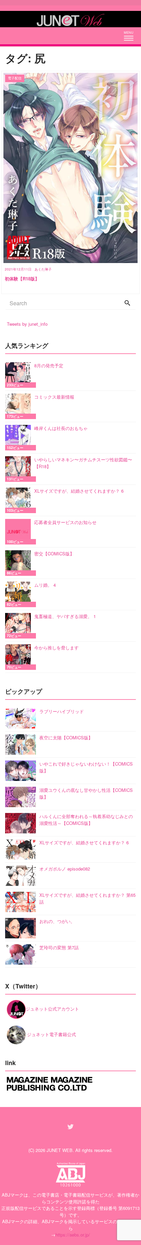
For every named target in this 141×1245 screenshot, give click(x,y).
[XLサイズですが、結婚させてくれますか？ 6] (19, 500)
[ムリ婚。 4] (19, 594)
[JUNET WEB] (70, 19)
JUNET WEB (60, 1150)
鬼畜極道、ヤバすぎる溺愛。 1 (65, 616)
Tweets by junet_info (27, 324)
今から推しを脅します (56, 647)
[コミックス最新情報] (19, 406)
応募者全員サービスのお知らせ (65, 522)
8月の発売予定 (48, 365)
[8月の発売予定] (19, 374)
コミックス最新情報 (54, 397)
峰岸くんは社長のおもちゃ (61, 428)
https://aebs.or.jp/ (72, 1234)
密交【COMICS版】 (54, 553)
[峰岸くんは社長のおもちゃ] (19, 437)
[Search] (127, 303)
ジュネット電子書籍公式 (51, 1034)
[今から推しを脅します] (19, 657)
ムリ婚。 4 (45, 585)
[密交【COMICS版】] (19, 563)
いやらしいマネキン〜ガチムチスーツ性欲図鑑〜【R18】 (83, 463)
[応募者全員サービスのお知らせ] (19, 531)
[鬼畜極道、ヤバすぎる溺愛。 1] (19, 625)
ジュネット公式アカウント (52, 1008)
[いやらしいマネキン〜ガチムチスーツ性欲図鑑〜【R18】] (19, 469)
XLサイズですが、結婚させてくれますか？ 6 (79, 491)
